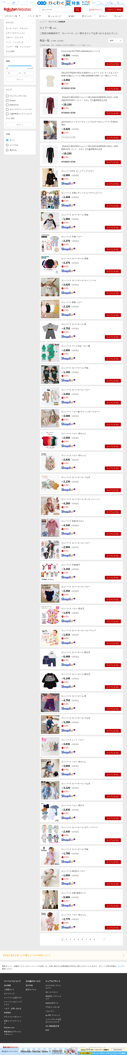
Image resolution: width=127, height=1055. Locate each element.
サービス (88, 16)
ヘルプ (119, 16)
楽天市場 (29, 985)
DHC (47, 1030)
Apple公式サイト (52, 1003)
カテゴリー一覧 (11, 16)
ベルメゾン (50, 1011)
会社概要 (7, 985)
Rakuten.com (9, 1028)
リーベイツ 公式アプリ (13, 998)
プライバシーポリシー (12, 1017)
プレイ (104, 16)
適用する (19, 79)
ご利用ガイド (9, 989)
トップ (42, 22)
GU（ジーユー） (52, 992)
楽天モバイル (31, 989)
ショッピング (56, 16)
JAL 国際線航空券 (52, 1026)
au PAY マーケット (53, 1015)
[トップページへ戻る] (17, 9)
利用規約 (7, 1013)
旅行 (73, 16)
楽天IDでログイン (96, 10)
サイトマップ (9, 994)
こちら (118, 966)
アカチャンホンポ (52, 1007)
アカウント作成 (114, 10)
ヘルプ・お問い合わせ (12, 1009)
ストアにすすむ (113, 64)
